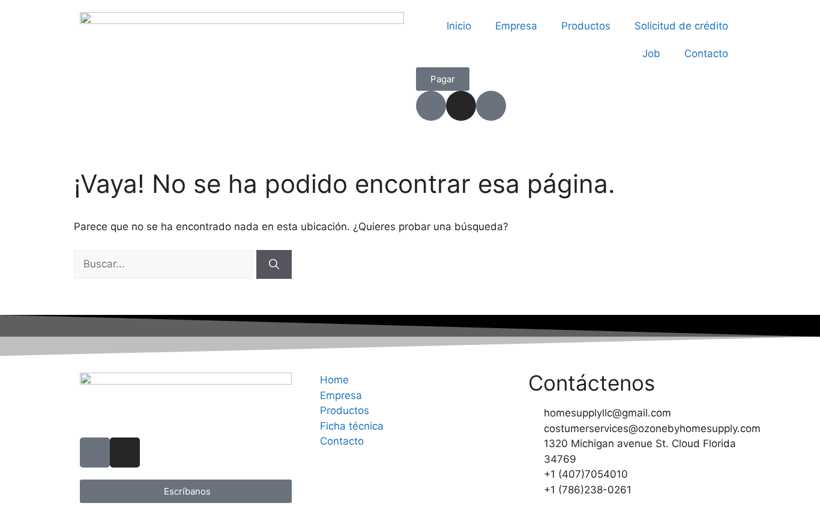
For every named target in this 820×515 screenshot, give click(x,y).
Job (651, 53)
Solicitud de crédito (681, 26)
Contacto (706, 53)
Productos (585, 26)
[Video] (491, 106)
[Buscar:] (165, 264)
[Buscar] (274, 264)
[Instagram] (461, 106)
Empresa (516, 26)
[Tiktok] (431, 106)
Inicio (459, 26)
